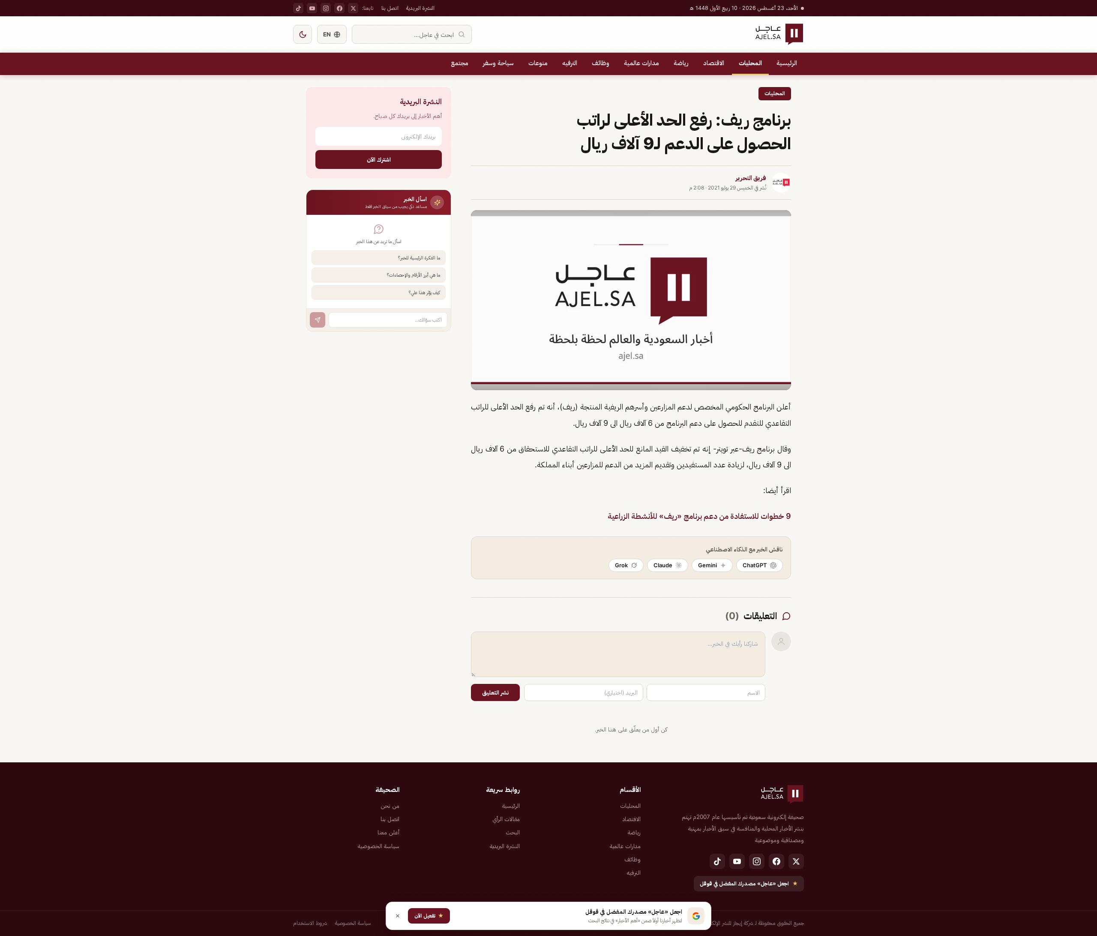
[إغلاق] (398, 916)
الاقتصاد (713, 63)
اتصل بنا (390, 8)
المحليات (750, 63)
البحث (513, 832)
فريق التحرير (751, 178)
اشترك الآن (379, 159)
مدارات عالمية (641, 63)
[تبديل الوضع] (302, 34)
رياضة (681, 63)
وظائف (600, 63)
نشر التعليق (495, 692)
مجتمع (459, 63)
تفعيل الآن (429, 915)
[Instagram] (326, 8)
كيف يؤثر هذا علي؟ (424, 292)
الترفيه (569, 63)
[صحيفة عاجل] (779, 34)
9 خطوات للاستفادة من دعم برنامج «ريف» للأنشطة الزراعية (699, 516)
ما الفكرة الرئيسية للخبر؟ (419, 258)
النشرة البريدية (420, 8)
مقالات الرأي (506, 819)
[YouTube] (312, 8)
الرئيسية (786, 63)
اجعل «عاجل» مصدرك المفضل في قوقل (749, 883)
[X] (353, 8)
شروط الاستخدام (310, 923)
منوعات (538, 63)
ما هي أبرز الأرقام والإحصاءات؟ (413, 275)
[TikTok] (298, 8)
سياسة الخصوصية (378, 846)
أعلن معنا (388, 832)
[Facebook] (339, 8)
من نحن (390, 805)
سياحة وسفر (498, 63)
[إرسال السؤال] (317, 320)
